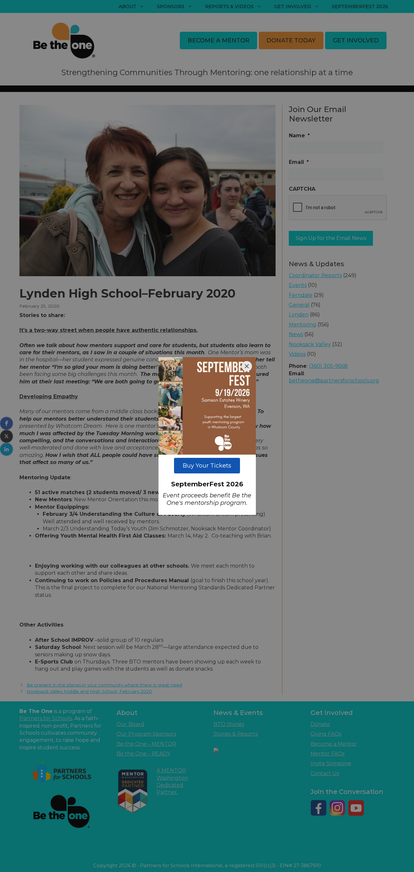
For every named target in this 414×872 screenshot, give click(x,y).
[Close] (247, 366)
